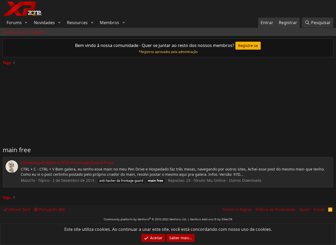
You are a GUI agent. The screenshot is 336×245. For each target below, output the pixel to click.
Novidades (44, 22)
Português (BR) (51, 209)
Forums (14, 22)
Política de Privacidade (275, 209)
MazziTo (28, 180)
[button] (26, 23)
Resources (77, 22)
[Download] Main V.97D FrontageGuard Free (67, 162)
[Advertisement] (168, 103)
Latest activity (15, 31)
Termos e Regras (237, 209)
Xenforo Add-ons (211, 219)
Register (38, 31)
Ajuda (304, 209)
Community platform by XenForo (145, 219)
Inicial (318, 209)
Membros (109, 22)
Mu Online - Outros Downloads (234, 180)
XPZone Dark (18, 209)
